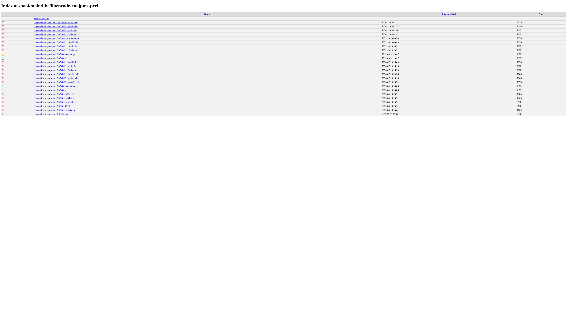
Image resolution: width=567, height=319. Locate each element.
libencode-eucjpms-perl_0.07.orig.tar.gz (52, 114)
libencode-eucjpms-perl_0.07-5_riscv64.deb (54, 110)
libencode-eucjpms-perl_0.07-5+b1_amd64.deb (56, 62)
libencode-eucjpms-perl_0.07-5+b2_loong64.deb (56, 82)
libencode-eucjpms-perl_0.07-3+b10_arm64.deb (56, 38)
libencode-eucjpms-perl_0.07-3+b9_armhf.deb (55, 30)
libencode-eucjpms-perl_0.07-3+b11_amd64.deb (56, 42)
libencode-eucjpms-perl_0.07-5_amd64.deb (54, 94)
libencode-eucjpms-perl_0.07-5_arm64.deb (54, 98)
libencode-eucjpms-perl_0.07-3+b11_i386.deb (55, 50)
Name (207, 14)
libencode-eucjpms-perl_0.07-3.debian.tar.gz (54, 54)
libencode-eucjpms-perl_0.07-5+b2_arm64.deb (56, 78)
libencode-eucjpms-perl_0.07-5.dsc (50, 90)
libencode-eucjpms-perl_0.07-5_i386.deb (53, 106)
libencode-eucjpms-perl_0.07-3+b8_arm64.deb (56, 22)
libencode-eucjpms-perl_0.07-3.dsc (50, 58)
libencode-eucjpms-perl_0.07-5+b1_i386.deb (55, 70)
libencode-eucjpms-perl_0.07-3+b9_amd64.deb (56, 26)
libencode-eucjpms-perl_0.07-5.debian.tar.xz (54, 86)
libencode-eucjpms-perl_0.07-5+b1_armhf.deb (55, 66)
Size (541, 14)
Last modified (449, 14)
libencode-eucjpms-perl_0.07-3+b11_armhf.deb (56, 46)
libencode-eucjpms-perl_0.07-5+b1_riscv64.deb (56, 74)
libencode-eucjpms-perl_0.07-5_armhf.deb (53, 102)
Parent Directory (41, 18)
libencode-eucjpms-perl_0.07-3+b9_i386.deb (55, 34)
